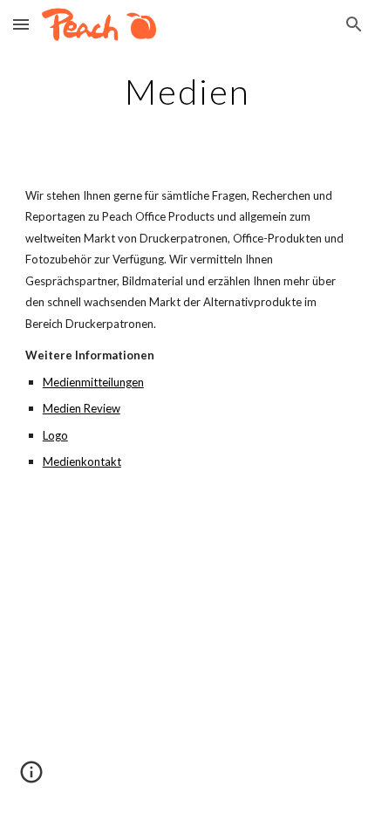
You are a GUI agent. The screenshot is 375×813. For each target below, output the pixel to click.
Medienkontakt (82, 461)
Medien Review (81, 408)
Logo (55, 435)
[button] (21, 24)
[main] (188, 91)
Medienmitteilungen (93, 382)
